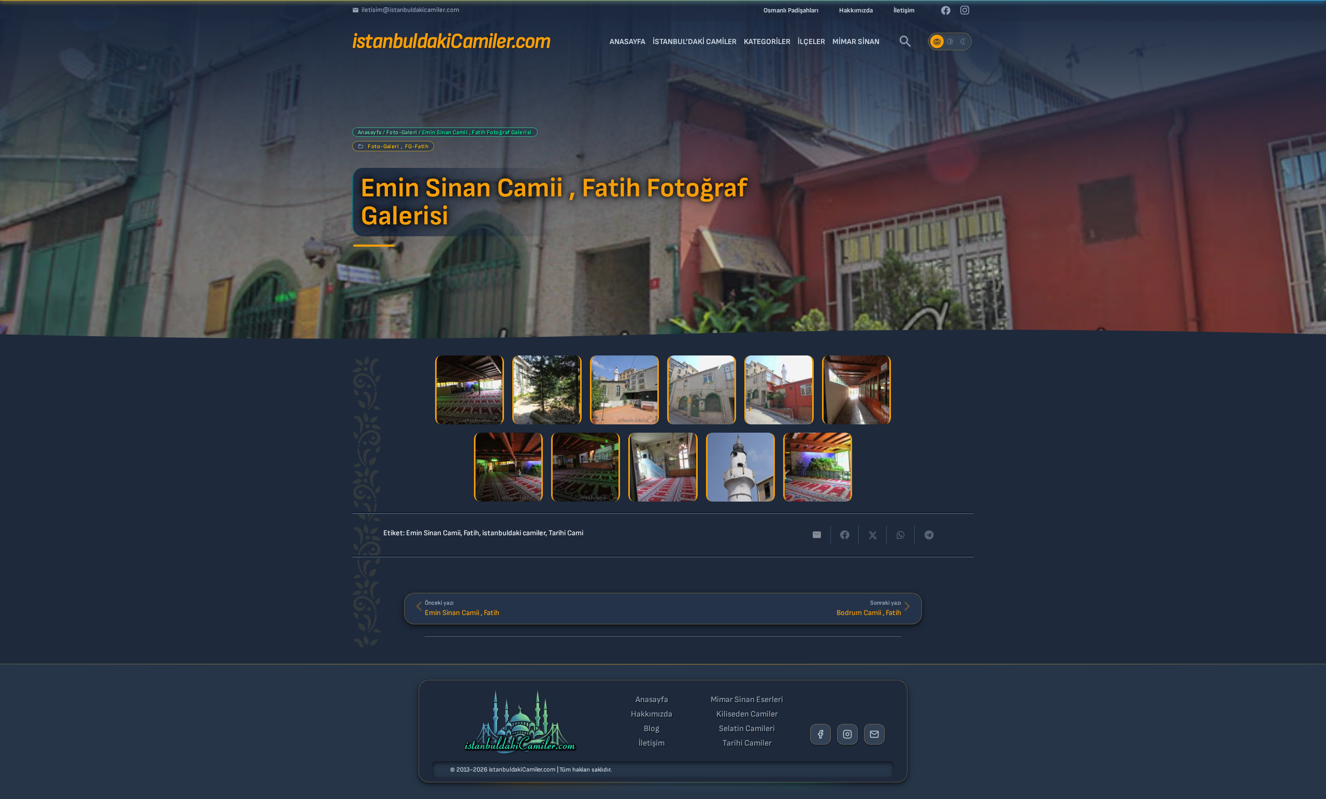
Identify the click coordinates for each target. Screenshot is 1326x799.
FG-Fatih (417, 146)
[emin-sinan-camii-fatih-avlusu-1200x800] (624, 389)
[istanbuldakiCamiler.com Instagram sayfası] (847, 734)
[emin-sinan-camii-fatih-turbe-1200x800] (817, 467)
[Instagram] (964, 10)
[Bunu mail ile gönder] (817, 534)
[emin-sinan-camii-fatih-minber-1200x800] (662, 467)
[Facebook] (945, 10)
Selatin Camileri (747, 729)
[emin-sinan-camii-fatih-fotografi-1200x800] (701, 389)
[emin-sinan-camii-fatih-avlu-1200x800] (546, 389)
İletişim (652, 743)
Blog (651, 729)
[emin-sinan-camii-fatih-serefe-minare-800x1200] (740, 467)
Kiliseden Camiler (747, 714)
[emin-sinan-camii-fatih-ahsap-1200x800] (469, 389)
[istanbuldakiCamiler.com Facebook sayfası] (820, 734)
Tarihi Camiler (747, 743)
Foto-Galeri (401, 132)
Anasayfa (370, 132)
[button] (905, 41)
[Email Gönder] (874, 734)
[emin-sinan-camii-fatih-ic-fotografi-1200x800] (585, 467)
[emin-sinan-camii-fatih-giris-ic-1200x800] (856, 389)
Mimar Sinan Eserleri (747, 700)
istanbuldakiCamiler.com (522, 770)
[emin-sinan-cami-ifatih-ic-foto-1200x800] (508, 467)
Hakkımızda (651, 714)
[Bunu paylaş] (845, 534)
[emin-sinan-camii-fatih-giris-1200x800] (778, 389)
